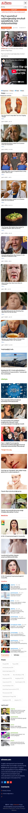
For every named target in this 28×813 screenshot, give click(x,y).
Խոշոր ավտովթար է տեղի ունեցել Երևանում (18, 603)
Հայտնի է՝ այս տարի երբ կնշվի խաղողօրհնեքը (17, 626)
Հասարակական (14, 592)
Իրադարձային (6, 27)
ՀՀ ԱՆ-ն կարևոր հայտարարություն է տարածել (12, 577)
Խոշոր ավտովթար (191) (9, 671)
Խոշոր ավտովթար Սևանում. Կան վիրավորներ (18, 726)
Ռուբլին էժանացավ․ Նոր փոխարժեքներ (17, 734)
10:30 (21, 632)
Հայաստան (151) (7, 682)
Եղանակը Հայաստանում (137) (11, 689)
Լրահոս (4, 581)
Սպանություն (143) (20, 682)
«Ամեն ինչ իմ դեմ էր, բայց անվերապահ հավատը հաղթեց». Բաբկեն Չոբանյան (17, 712)
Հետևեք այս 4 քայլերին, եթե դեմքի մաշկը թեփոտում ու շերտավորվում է (13, 471)
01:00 (24, 624)
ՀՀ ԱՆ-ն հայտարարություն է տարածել (13, 536)
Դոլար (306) (15, 663)
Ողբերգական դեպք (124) (9, 696)
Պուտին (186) (6, 674)
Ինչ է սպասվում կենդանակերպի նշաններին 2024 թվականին (11, 400)
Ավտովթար (9, 93)
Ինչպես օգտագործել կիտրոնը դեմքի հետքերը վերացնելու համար (12, 511)
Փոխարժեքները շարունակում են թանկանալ (18, 642)
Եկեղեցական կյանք (15, 624)
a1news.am (16, 804)
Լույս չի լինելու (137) (8, 685)
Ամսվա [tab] (16, 655)
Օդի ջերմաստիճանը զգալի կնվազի (18, 719)
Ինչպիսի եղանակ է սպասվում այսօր (16, 595)
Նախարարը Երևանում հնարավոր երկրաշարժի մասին (17, 743)
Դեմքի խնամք (6, 450)
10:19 (21, 592)
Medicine (4, 516)
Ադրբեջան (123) (7, 700)
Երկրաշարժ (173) (7, 678)
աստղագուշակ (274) (8, 667)
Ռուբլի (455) (6, 663)
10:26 (21, 616)
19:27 (21, 648)
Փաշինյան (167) (19, 678)
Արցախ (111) (18, 700)
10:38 (18, 584)
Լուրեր (12, 600)
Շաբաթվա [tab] (5, 655)
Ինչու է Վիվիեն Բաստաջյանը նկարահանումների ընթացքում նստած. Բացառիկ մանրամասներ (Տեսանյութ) (13, 444)
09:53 (17, 600)
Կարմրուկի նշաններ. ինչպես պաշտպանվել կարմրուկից (10, 556)
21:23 (21, 640)
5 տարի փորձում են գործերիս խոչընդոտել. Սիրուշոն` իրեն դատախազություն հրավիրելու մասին (12, 422)
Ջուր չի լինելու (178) (18, 674)
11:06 (18, 608)
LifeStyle (4, 379)
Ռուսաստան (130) (7, 692)
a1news (16, 27)
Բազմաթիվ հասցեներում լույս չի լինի (17, 618)
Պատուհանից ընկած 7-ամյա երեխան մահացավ (17, 634)
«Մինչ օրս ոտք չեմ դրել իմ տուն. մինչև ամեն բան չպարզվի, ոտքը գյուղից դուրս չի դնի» (14, 372)
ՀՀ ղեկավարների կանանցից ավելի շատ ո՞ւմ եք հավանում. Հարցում (18, 651)
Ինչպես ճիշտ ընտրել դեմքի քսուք (11, 491)
